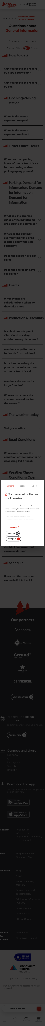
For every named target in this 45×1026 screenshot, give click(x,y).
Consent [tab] (10, 486)
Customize (12, 527)
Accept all (12, 538)
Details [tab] (22, 486)
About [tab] (34, 486)
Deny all (11, 533)
